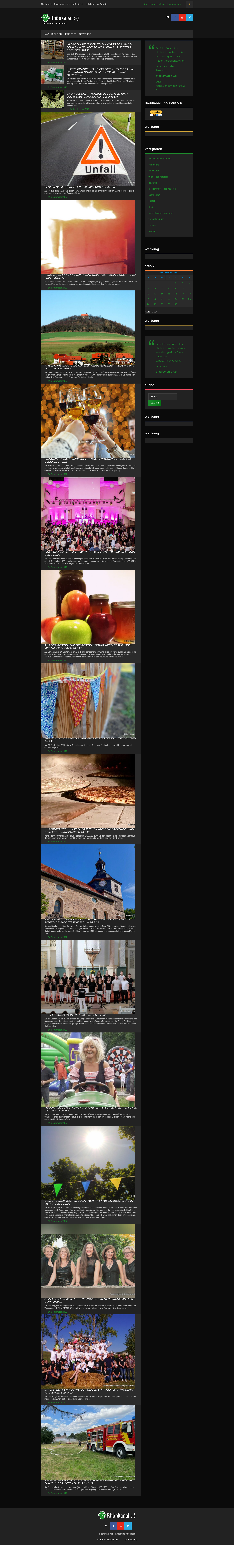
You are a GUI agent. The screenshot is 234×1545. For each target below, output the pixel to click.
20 (155, 299)
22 (169, 299)
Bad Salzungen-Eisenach (160, 158)
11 (189, 288)
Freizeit (70, 34)
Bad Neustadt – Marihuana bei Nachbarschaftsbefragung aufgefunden (98, 95)
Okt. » (154, 311)
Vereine (152, 225)
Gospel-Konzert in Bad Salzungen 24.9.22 (75, 1014)
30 (176, 304)
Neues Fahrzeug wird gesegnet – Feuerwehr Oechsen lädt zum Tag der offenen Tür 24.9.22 (89, 1482)
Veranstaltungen (156, 219)
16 (176, 293)
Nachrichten (154, 195)
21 (162, 299)
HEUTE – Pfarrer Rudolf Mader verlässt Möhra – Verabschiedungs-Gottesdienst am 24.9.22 (88, 921)
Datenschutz (175, 4)
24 (182, 299)
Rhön (150, 207)
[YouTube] (182, 17)
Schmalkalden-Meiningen (160, 213)
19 (148, 299)
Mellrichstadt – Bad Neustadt (162, 189)
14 (162, 293)
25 (189, 299)
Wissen (152, 231)
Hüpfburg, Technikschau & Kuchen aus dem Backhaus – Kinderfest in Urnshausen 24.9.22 (89, 831)
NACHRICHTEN (53, 34)
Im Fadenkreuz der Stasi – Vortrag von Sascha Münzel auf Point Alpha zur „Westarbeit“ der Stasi (99, 47)
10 (182, 288)
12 (148, 293)
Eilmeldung (153, 164)
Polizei (151, 201)
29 (169, 304)
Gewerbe (85, 34)
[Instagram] (167, 17)
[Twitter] (189, 17)
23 (176, 299)
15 (169, 293)
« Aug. (148, 311)
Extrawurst (153, 170)
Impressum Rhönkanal (154, 4)
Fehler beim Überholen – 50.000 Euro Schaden (79, 187)
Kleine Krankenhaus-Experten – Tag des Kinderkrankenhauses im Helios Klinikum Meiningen (100, 72)
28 (162, 304)
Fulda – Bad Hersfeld (158, 176)
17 (182, 293)
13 (155, 293)
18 (189, 293)
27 (155, 304)
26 (148, 304)
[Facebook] (175, 17)
